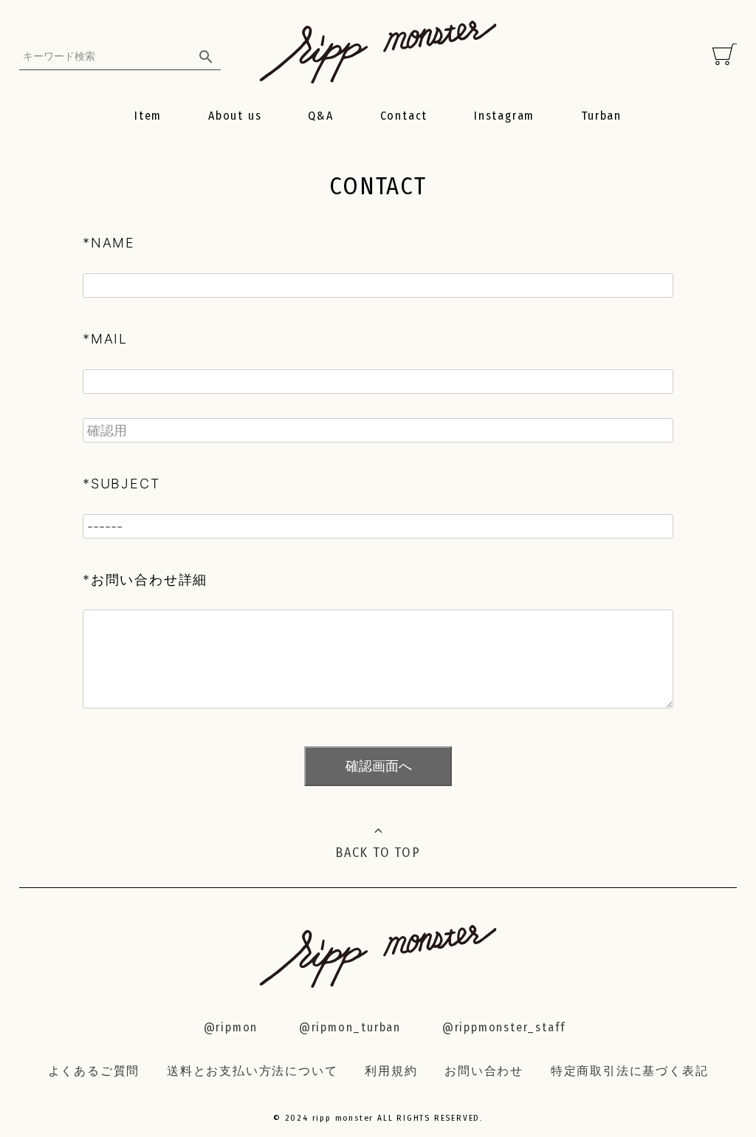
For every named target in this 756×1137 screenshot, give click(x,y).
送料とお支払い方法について (252, 1071)
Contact (404, 116)
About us (234, 116)
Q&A (320, 116)
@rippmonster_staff (504, 1027)
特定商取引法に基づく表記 (630, 1071)
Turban (601, 116)
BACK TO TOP (378, 852)
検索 (206, 56)
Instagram (504, 116)
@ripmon (231, 1027)
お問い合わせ (483, 1071)
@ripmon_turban (350, 1027)
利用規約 (391, 1071)
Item (148, 116)
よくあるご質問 (94, 1071)
